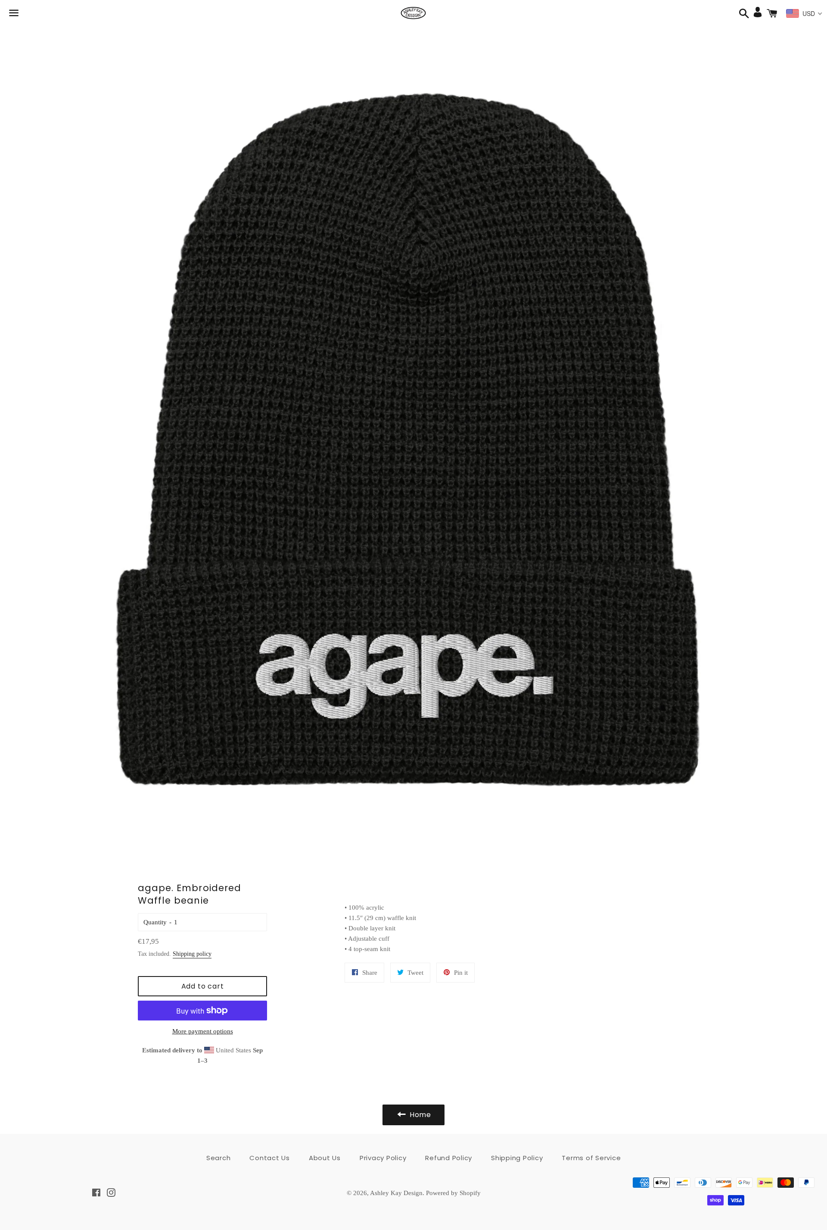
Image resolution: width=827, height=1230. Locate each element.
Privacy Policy (383, 1157)
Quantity (155, 922)
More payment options (202, 1031)
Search (218, 1157)
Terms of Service (591, 1157)
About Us (325, 1157)
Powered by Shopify (453, 1192)
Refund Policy (448, 1157)
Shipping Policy (517, 1157)
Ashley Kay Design (396, 1192)
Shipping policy (192, 954)
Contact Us (269, 1157)
